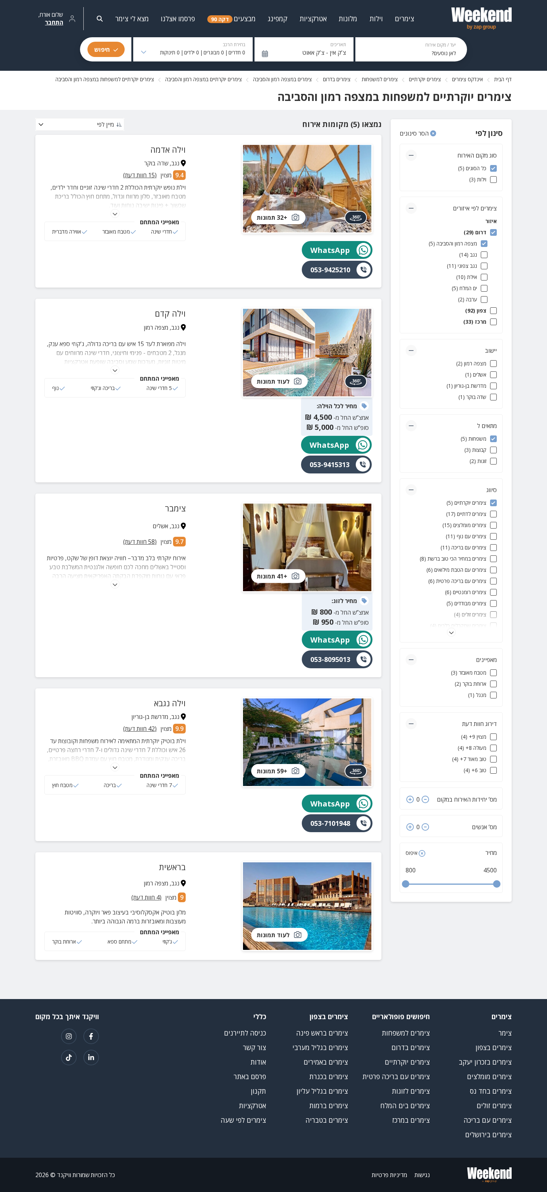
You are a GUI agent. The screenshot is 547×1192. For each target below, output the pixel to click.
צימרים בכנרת (328, 1076)
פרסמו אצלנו (178, 18)
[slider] (405, 884)
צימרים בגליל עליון (322, 1091)
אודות (258, 1062)
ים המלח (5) (464, 288)
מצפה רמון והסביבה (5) (453, 243)
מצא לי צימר (132, 18)
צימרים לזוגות (411, 1091)
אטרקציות (252, 1105)
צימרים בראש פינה (322, 1032)
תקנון (258, 1091)
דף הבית (503, 79)
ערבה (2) (467, 299)
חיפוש (102, 49)
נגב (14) (468, 254)
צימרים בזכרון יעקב (485, 1062)
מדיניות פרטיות (389, 1175)
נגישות (422, 1175)
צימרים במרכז (411, 1120)
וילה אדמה (168, 149)
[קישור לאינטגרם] (69, 1036)
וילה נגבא (170, 702)
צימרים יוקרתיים (425, 79)
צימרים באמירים (326, 1062)
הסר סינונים (415, 133)
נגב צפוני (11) (462, 265)
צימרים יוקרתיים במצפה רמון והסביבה (203, 79)
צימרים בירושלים (488, 1134)
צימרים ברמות (328, 1105)
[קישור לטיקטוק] (69, 1057)
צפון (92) (475, 310)
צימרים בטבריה (327, 1120)
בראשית (172, 866)
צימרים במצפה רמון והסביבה (282, 79)
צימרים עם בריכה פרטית (396, 1076)
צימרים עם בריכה (488, 1120)
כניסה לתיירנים (245, 1032)
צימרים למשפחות (380, 79)
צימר (505, 1032)
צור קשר (254, 1047)
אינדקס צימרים (467, 79)
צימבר (175, 508)
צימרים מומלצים (489, 1076)
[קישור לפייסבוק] (91, 1036)
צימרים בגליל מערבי (320, 1047)
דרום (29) (475, 232)
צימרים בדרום (337, 79)
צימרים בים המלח (405, 1105)
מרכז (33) (474, 321)
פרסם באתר (250, 1076)
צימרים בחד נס (491, 1091)
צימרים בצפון (494, 1047)
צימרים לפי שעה (243, 1120)
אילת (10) (466, 276)
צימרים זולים (494, 1105)
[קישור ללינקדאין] (91, 1057)
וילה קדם (170, 313)
